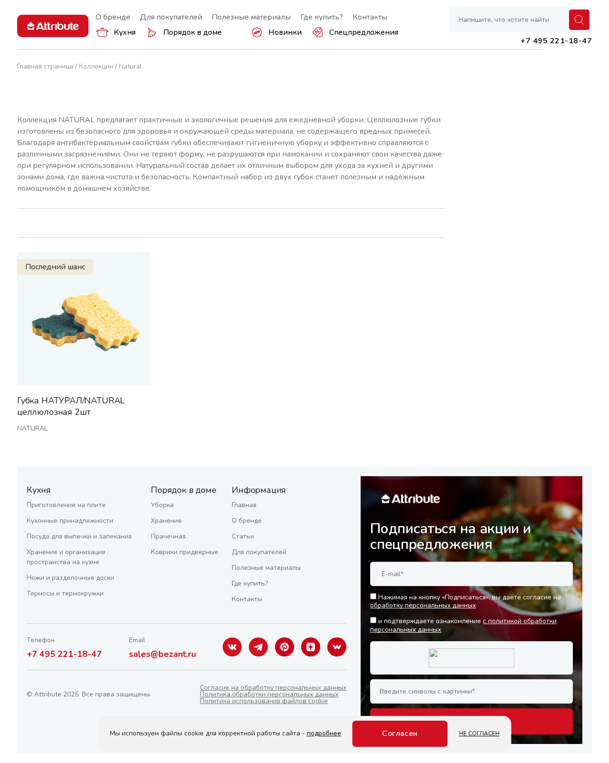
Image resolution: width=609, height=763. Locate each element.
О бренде (113, 17)
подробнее (324, 733)
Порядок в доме (192, 32)
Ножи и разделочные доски (70, 577)
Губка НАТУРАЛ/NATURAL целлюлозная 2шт (71, 406)
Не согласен (479, 733)
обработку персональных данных (423, 605)
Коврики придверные (184, 552)
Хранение (166, 520)
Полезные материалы (251, 17)
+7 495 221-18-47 (64, 654)
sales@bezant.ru (162, 654)
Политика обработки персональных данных (269, 694)
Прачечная (168, 536)
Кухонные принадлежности (70, 520)
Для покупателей (171, 17)
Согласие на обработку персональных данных (273, 687)
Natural (32, 428)
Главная (244, 504)
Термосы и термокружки (65, 593)
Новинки (285, 32)
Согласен (400, 733)
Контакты (370, 17)
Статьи (243, 536)
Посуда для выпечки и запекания (79, 536)
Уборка (162, 504)
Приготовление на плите (66, 504)
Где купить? (321, 17)
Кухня (125, 32)
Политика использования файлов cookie (264, 700)
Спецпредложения (363, 32)
